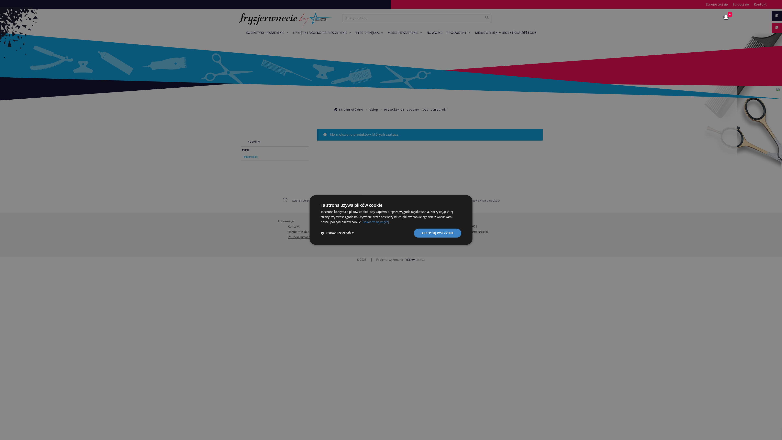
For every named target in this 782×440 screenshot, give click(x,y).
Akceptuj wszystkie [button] (438, 233)
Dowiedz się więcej (375, 222)
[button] (337, 233)
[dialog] (391, 220)
